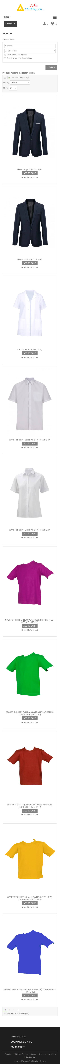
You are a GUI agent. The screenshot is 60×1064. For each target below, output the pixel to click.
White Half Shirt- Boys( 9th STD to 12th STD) (29, 440)
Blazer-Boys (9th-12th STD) (29, 169)
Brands (33, 1054)
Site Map (52, 1054)
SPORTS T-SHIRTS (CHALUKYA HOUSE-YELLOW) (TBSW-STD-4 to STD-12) (29, 898)
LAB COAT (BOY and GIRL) (29, 349)
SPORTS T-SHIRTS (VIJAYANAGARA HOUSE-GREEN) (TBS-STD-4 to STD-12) (30, 713)
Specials (8, 1054)
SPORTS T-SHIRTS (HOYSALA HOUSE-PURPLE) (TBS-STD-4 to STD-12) (29, 621)
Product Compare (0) (20, 77)
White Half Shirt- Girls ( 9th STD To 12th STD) (29, 530)
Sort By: (6, 83)
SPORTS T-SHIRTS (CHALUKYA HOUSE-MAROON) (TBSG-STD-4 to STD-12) (29, 805)
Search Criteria (8, 39)
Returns (42, 1054)
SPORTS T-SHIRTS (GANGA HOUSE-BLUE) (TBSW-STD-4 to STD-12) (30, 990)
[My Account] (45, 24)
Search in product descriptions (19, 58)
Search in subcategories (17, 54)
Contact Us (30, 1057)
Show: (5, 88)
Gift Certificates (21, 1054)
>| (17, 1010)
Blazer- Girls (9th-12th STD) (29, 259)
